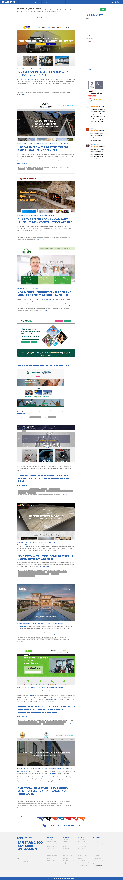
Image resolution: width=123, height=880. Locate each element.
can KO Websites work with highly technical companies (31, 491)
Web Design (32, 92)
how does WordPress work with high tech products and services (34, 573)
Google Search (81, 863)
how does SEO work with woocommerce (56, 722)
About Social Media (81, 839)
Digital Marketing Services (62, 167)
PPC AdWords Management (98, 844)
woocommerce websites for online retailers (53, 723)
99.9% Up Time (50, 862)
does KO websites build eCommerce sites (28, 722)
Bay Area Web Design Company (63, 237)
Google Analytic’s (81, 860)
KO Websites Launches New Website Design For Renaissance (35, 215)
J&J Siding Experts (22, 771)
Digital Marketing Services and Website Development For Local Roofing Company (42, 143)
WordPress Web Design (52, 846)
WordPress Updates (51, 857)
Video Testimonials (66, 863)
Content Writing (96, 855)
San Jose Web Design (97, 857)
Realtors (45, 14)
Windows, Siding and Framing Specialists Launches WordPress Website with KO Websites (45, 769)
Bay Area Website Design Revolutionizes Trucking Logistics (35, 68)
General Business (34, 489)
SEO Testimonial (66, 844)
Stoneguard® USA (22, 545)
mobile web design (32, 639)
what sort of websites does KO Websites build (29, 805)
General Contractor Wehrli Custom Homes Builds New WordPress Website (40, 624)
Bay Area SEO (65, 839)
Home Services (27, 14)
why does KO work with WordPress (27, 575)
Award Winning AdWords (98, 839)
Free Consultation (66, 848)
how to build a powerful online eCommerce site (30, 723)
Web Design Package (51, 841)
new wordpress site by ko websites (53, 803)
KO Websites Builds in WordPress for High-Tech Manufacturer (36, 542)
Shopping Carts (50, 848)
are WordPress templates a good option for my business (32, 572)
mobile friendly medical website (44, 299)
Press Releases (40, 308)
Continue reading (23, 89)
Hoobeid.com (71, 690)
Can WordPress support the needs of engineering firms (59, 491)
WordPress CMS (51, 699)
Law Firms (37, 14)
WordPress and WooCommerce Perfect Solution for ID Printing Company (40, 687)
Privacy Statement (70, 878)
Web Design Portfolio (43, 92)
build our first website (43, 777)
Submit (89, 69)
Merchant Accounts (97, 862)
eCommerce (55, 17)
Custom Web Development (52, 839)
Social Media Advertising (98, 843)
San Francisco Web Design (98, 860)
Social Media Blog (81, 848)
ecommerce (41, 722)
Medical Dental (34, 310)
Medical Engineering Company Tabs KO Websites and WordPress (37, 464)
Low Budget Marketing (82, 843)
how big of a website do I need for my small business (31, 803)
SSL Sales (49, 858)
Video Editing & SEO (66, 858)
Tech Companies (65, 14)
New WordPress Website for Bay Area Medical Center (33, 288)
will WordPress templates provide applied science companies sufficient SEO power (37, 494)
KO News (32, 308)
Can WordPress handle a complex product (57, 572)
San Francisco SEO (21, 861)
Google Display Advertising (83, 862)
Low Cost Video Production (68, 857)
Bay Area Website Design (61, 92)
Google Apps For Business (83, 855)
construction (22, 239)
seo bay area (30, 169)
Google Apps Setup (51, 860)
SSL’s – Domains (96, 863)
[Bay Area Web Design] (17, 2)
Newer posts (71, 816)
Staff (70, 724)
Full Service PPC (96, 841)
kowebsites (21, 94)
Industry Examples (36, 2)
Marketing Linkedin (81, 844)
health (20, 310)
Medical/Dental (39, 17)
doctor (66, 308)
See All (64, 17)
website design (39, 169)
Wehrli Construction (23, 626)
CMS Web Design (50, 844)
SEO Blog (64, 846)
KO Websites (8, 2)
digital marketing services (40, 160)
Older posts (20, 816)
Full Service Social (81, 841)
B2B (47, 17)
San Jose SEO (65, 841)
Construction (54, 14)
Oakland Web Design (97, 858)
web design (70, 410)
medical (26, 310)
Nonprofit (29, 17)
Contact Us (61, 2)
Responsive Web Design (52, 843)
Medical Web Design (23, 359)
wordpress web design (60, 639)
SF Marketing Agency (82, 846)
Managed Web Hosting (52, 855)
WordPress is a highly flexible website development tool (55, 805)
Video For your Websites (67, 855)
